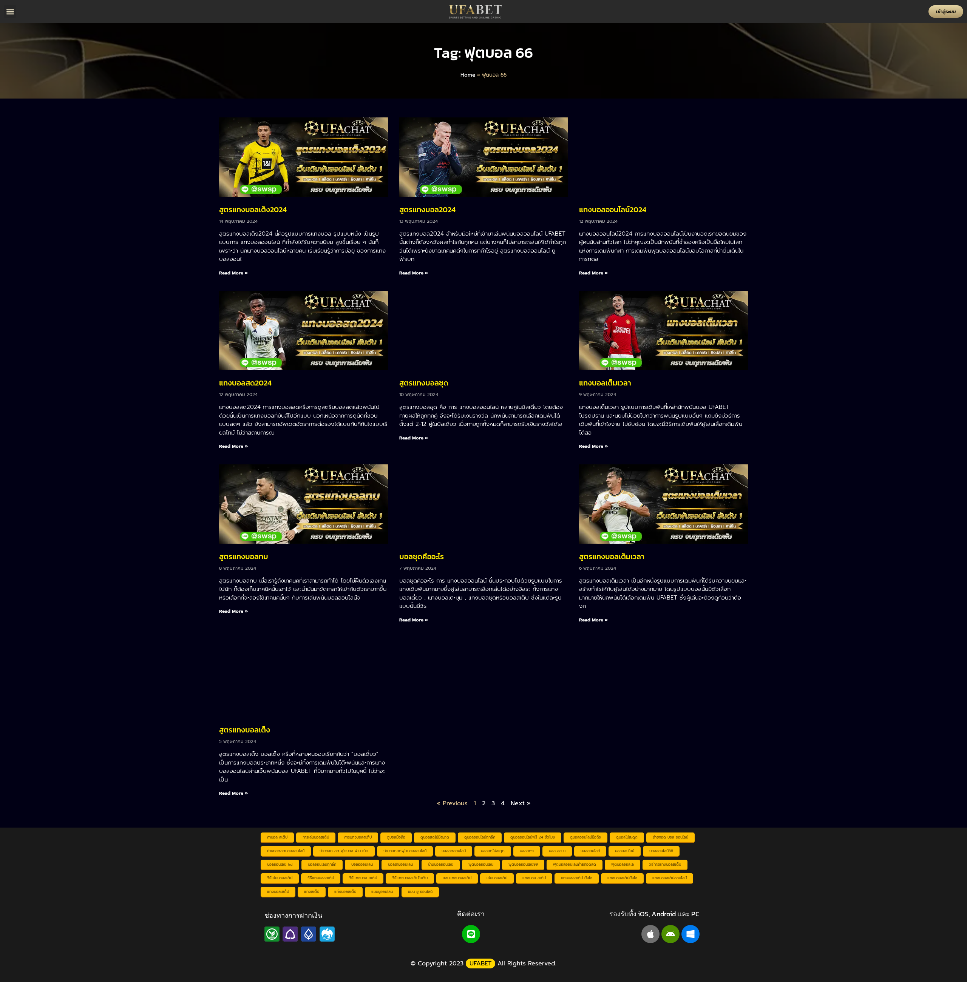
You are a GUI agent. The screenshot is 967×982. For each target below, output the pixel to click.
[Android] (670, 934)
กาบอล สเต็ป (277, 837)
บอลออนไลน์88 (661, 851)
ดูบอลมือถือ (396, 837)
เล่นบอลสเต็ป (497, 878)
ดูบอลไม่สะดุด (627, 837)
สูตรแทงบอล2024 (427, 209)
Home (467, 75)
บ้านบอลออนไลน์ (440, 864)
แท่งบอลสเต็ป (345, 891)
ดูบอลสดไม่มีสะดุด (434, 837)
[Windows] (690, 934)
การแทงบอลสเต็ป (358, 837)
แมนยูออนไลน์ (382, 891)
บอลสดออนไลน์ (454, 851)
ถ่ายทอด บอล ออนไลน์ (670, 837)
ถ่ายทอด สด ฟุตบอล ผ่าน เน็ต (344, 851)
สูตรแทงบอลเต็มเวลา (611, 556)
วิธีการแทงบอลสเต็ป (665, 864)
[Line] (471, 934)
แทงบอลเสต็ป (278, 891)
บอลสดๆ (527, 851)
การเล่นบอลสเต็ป (316, 837)
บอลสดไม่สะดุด (493, 851)
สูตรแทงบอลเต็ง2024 (253, 209)
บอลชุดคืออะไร (421, 556)
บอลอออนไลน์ (362, 864)
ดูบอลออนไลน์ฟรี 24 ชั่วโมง (532, 837)
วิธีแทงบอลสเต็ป (320, 878)
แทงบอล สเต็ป (534, 878)
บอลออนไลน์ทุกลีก (322, 864)
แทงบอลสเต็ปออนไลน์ (669, 878)
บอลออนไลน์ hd (280, 864)
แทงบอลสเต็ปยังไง (622, 878)
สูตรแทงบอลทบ (243, 556)
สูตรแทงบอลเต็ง (244, 729)
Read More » (233, 273)
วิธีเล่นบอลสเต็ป (279, 878)
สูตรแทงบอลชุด (423, 382)
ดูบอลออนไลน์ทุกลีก (479, 837)
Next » (521, 803)
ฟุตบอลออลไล (622, 864)
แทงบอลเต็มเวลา (605, 382)
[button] (10, 11)
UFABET (480, 963)
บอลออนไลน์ (624, 851)
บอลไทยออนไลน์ (400, 864)
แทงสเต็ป (311, 891)
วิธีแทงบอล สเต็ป (363, 878)
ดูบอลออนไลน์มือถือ (585, 837)
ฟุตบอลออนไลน (480, 864)
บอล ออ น (557, 851)
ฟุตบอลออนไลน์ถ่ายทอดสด (574, 864)
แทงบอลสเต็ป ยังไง (576, 878)
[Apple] (650, 934)
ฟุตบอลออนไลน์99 (523, 864)
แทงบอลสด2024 (245, 382)
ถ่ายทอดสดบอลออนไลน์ (285, 851)
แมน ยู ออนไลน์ (420, 891)
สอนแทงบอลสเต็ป (457, 878)
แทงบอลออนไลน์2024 (612, 209)
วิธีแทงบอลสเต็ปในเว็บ (410, 878)
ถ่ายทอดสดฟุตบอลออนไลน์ (404, 851)
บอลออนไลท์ (590, 851)
